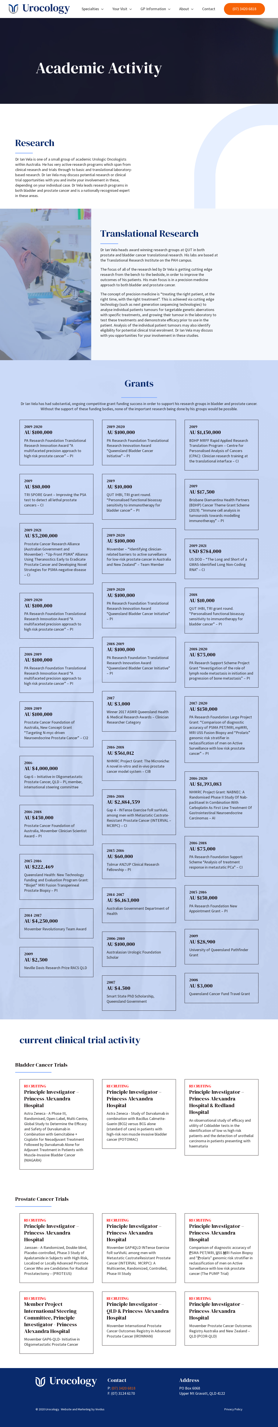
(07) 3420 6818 (123, 1388)
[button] (244, 9)
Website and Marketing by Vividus (82, 1409)
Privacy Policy (233, 1409)
